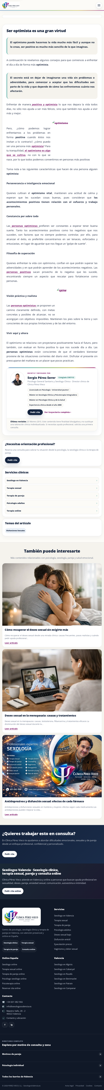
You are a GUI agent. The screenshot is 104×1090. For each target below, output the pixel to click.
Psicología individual (13, 1065)
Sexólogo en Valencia (17, 480)
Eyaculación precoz (63, 944)
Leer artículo (11, 643)
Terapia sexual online (12, 969)
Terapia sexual (14, 488)
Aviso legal (69, 1085)
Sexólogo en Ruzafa (63, 974)
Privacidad (80, 1085)
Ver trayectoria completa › (57, 412)
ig (11, 1024)
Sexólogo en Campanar (65, 988)
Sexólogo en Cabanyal (64, 969)
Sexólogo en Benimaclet (65, 978)
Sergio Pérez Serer (41, 377)
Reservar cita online (11, 988)
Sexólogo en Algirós (63, 964)
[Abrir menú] (99, 5)
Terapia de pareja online (13, 974)
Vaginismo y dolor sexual (66, 949)
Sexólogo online (9, 964)
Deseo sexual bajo (62, 934)
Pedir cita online (13, 891)
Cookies (89, 1085)
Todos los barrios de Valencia (17, 1076)
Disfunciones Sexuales (15, 530)
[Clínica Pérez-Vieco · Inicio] (11, 5)
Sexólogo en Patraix (63, 983)
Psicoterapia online (11, 983)
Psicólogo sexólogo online (14, 978)
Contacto (98, 1085)
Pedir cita (35, 412)
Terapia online (14, 510)
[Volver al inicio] (26, 916)
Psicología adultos (16, 503)
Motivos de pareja (11, 1054)
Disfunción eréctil (62, 939)
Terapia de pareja (15, 495)
